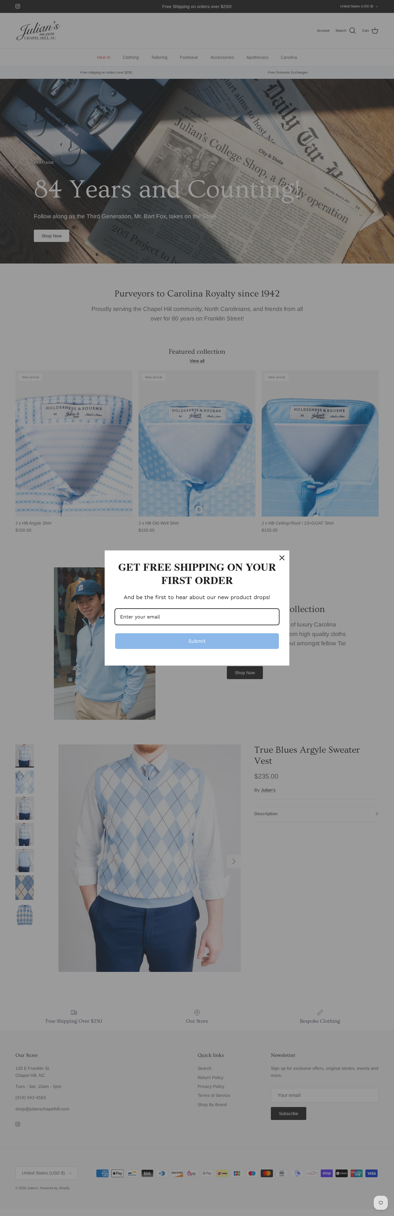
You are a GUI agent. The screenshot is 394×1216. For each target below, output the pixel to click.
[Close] (282, 557)
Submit (197, 641)
